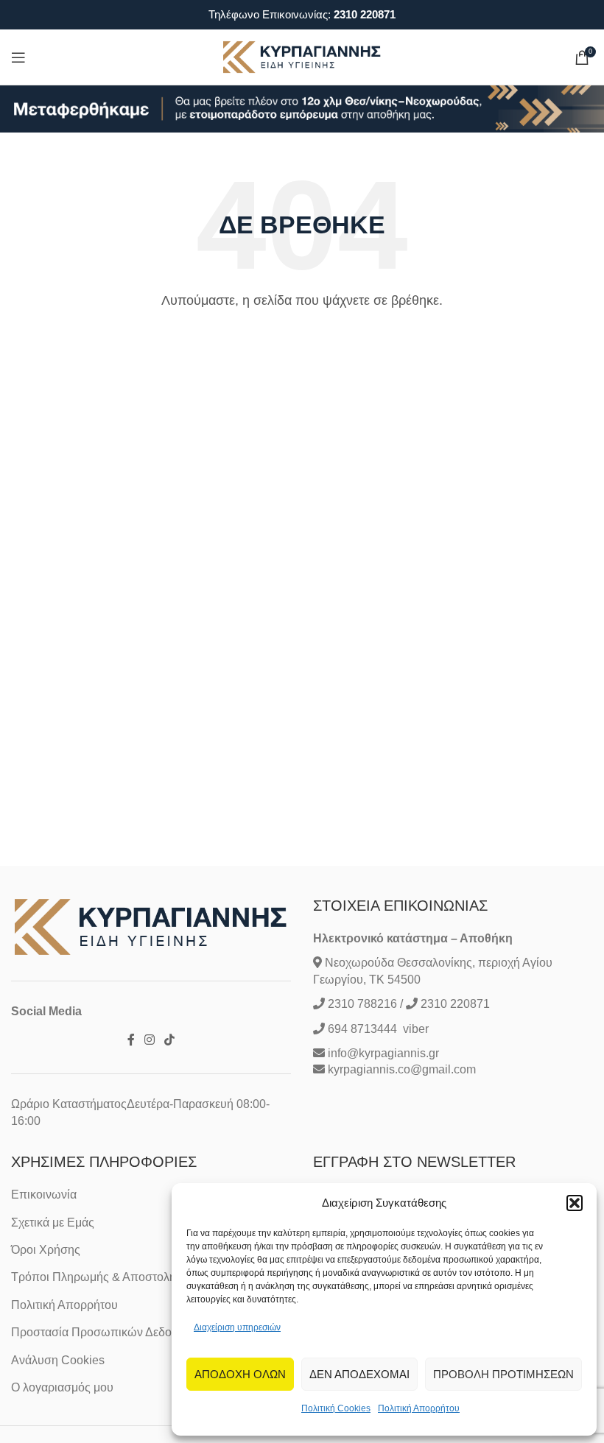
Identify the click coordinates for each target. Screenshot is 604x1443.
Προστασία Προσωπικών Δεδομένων (108, 1332)
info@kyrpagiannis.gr (383, 1053)
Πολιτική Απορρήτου (419, 1408)
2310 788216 (362, 1004)
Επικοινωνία (44, 1194)
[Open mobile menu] (18, 57)
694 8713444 (361, 1029)
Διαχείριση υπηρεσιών (237, 1327)
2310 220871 (365, 14)
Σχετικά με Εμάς (52, 1222)
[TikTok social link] (170, 1040)
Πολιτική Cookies (336, 1408)
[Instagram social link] (149, 1040)
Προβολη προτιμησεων (503, 1374)
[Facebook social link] (130, 1040)
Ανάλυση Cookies (58, 1360)
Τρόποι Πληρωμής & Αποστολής (96, 1277)
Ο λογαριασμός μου (62, 1387)
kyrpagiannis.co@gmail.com (402, 1069)
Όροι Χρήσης (45, 1249)
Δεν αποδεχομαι (359, 1374)
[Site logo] (302, 56)
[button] (574, 1203)
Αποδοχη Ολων (240, 1374)
